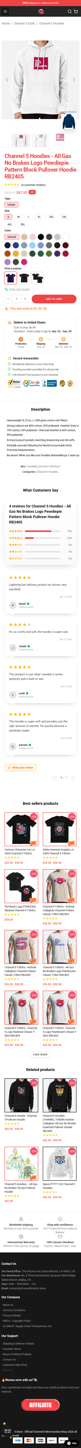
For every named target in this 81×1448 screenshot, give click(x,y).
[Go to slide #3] (60, 140)
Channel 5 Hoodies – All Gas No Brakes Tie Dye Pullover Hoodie (21, 1188)
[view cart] (75, 11)
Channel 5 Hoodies (51, 23)
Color (8, 230)
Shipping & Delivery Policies (18, 1343)
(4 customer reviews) (33, 184)
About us (8, 1304)
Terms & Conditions (14, 1310)
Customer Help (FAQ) (15, 1364)
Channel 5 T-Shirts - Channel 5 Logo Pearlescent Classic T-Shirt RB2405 (59, 1032)
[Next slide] (74, 80)
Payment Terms (12, 1348)
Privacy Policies (12, 1315)
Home (5, 23)
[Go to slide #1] (21, 140)
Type (7, 198)
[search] (69, 11)
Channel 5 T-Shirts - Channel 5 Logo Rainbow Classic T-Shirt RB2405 (21, 1032)
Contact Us (9, 1359)
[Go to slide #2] (40, 140)
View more (40, 1054)
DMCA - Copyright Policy (17, 1320)
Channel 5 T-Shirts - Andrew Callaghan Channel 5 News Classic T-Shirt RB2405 (59, 910)
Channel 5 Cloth (24, 23)
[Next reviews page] (73, 777)
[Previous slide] (7, 80)
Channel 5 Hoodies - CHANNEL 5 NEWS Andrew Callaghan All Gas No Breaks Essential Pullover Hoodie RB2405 (59, 1123)
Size (7, 210)
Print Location (13, 268)
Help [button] (74, 1443)
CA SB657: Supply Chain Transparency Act (27, 1326)
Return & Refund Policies (17, 1354)
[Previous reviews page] (54, 777)
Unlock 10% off (7, 1431)
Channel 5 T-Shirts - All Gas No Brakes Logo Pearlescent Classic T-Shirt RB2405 (59, 971)
